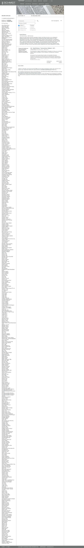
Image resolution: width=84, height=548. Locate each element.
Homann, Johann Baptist (7, 222)
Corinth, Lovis (4, 97)
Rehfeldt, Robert (5, 403)
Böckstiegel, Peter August (7, 67)
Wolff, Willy (4, 529)
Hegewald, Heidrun (5, 199)
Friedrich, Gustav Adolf (6, 147)
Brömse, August (5, 78)
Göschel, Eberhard (5, 170)
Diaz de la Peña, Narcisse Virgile (8, 112)
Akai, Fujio (4, 29)
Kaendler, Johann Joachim (7, 243)
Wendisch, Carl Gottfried (7, 514)
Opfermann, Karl (5, 374)
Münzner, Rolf (4, 361)
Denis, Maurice (5, 108)
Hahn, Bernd (4, 187)
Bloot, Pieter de (5, 64)
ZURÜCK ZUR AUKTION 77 (8, 18)
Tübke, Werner (5, 485)
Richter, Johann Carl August (7, 413)
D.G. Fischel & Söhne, (6, 102)
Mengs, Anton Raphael (6, 342)
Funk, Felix (4, 151)
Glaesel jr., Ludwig (5, 165)
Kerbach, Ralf (4, 255)
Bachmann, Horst (5, 43)
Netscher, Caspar (5, 369)
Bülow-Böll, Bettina (5, 84)
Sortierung (6, 20)
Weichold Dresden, (5, 511)
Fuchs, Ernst (4, 150)
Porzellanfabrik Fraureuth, (7, 390)
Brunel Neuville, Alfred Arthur (7, 81)
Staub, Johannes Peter (6, 466)
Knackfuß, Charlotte (6, 263)
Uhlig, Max (4, 486)
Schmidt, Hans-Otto (6, 433)
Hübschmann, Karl (5, 228)
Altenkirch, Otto (5, 32)
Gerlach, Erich (5, 159)
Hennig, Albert (4, 205)
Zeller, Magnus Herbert (6, 536)
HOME (3, 546)
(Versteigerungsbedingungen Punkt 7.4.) (48, 69)
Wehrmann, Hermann (6, 510)
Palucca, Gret (4, 378)
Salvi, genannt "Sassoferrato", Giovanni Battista (8, 421)
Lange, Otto (4, 295)
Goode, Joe (4, 169)
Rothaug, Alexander (6, 416)
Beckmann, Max (5, 51)
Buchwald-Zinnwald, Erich (7, 83)
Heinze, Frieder (5, 201)
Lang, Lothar (4, 293)
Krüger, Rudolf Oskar (6, 282)
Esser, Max (4, 133)
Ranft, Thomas (5, 401)
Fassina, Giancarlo (5, 136)
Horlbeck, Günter (5, 224)
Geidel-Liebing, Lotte (6, 156)
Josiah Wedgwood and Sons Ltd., (8, 238)
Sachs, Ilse (4, 419)
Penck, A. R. (4, 381)
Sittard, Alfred (4, 459)
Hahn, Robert (4, 186)
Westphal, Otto (5, 519)
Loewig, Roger (5, 313)
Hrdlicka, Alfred (5, 226)
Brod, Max (4, 77)
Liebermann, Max (5, 309)
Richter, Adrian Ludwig (6, 412)
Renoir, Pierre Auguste (6, 409)
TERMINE (22, 3)
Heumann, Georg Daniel (6, 213)
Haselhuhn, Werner (6, 194)
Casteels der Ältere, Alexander (8, 89)
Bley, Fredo (4, 63)
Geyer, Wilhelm (5, 160)
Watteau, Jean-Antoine (6, 508)
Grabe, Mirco (4, 171)
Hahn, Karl (4, 185)
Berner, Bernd (4, 57)
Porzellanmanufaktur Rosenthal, (8, 393)
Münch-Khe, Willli (5, 360)
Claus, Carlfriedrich (5, 94)
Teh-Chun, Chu (5, 475)
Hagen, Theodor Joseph (6, 184)
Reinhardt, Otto (5, 406)
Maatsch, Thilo (5, 320)
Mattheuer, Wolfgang (6, 334)
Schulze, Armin (5, 446)
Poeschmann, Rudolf (6, 388)
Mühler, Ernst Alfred (6, 355)
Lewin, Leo (4, 308)
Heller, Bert (4, 203)
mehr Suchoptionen (55, 20)
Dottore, (3, 120)
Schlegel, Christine (5, 430)
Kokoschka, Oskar (5, 266)
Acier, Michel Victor (5, 25)
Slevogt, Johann (5, 461)
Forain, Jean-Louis (5, 143)
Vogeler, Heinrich (5, 495)
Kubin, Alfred (4, 283)
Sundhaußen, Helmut (6, 471)
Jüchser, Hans (5, 239)
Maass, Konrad (5, 319)
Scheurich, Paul (5, 427)
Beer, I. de (4, 52)
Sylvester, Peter (5, 472)
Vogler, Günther (5, 497)
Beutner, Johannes (5, 58)
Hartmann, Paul (5, 192)
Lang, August (4, 294)
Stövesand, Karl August (6, 469)
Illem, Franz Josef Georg (7, 231)
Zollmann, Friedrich (5, 541)
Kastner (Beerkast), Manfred (7, 249)
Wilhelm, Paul (4, 524)
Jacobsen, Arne (5, 232)
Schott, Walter (4, 440)
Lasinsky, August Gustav (7, 299)
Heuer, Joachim (5, 212)
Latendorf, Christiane (6, 300)
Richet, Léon (4, 410)
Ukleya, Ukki (4, 490)
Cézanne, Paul (5, 91)
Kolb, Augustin (4, 268)
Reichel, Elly (4, 405)
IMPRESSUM (42, 546)
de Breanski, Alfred (5, 105)
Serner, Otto (4, 455)
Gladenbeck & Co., (5, 164)
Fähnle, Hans (4, 135)
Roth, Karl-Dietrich (5, 415)
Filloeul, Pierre (4, 139)
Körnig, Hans (4, 274)
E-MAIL (8, 546)
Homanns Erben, (5, 223)
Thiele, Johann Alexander (7, 480)
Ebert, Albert (4, 125)
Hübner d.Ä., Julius (5, 227)
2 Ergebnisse (32, 28)
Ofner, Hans (4, 373)
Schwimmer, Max (5, 451)
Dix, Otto (3, 115)
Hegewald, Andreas (6, 198)
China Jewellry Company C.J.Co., (8, 92)
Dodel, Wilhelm (5, 116)
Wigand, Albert (4, 521)
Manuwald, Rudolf (5, 329)
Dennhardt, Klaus (5, 109)
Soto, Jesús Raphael (6, 465)
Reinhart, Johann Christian (7, 407)
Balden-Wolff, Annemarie (6, 44)
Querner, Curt (4, 398)
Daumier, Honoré (5, 104)
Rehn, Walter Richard (6, 404)
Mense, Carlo (4, 343)
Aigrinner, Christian (5, 28)
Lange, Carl (4, 296)
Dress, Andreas (5, 123)
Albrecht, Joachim (5, 30)
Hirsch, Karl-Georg (5, 215)
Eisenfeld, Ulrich (5, 130)
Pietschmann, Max (5, 384)
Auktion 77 (22, 25)
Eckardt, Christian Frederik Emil (8, 127)
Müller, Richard (5, 357)
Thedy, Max (4, 478)
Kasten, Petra (4, 248)
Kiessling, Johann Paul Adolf (7, 256)
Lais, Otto (4, 291)
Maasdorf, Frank (5, 318)
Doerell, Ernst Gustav (6, 117)
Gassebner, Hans (5, 154)
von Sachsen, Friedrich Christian (8, 498)
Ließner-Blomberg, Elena (7, 310)
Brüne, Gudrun (5, 80)
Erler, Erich (4, 131)
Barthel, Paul (4, 48)
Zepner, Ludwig (5, 537)
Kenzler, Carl (4, 254)
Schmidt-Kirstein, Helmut (7, 436)
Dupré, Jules (4, 124)
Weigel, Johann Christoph (7, 512)
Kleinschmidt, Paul (5, 261)
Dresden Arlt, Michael (6, 122)
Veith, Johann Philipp (6, 494)
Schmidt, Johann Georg (6, 435)
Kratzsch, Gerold (5, 278)
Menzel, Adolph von (6, 345)
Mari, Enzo (4, 331)
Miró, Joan (4, 350)
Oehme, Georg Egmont (6, 372)
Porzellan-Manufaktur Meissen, (8, 389)
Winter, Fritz (4, 526)
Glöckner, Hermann (6, 166)
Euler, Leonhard (5, 134)
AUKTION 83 (41, 3)
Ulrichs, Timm (4, 492)
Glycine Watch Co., (6, 167)
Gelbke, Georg (5, 157)
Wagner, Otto (4, 501)
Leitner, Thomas (5, 304)
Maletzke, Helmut (5, 326)
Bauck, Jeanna (5, 49)
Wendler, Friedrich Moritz (7, 515)
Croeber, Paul (4, 99)
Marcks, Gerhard (5, 330)
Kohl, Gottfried (4, 265)
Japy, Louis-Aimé (5, 234)
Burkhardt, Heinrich (6, 85)
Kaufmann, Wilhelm (5, 251)
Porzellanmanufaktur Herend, (7, 392)
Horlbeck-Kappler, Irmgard (7, 225)
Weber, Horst (4, 509)
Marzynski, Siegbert (6, 333)
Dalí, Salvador (4, 103)
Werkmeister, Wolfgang (6, 516)
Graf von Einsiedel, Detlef (7, 172)
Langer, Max (4, 297)
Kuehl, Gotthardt (5, 285)
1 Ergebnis (32, 25)
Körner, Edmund (5, 273)
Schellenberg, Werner (6, 425)
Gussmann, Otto (5, 182)
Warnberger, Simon (5, 507)
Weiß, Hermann (5, 513)
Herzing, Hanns (5, 210)
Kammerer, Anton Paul (6, 244)
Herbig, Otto (4, 206)
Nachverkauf (22, 26)
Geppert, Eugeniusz (6, 158)
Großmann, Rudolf (5, 175)
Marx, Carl (4, 332)
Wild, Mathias (4, 522)
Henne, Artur (4, 204)
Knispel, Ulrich (4, 264)
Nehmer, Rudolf (5, 368)
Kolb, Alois (4, 267)
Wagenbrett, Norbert (6, 499)
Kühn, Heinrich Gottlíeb (6, 286)
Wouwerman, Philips (6, 531)
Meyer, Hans (4, 347)
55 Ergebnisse (33, 29)
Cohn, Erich (4, 95)
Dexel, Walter (4, 111)
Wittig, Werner (4, 528)
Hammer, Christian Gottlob (7, 190)
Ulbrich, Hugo (4, 491)
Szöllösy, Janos (5, 473)
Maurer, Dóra (4, 335)
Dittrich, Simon (5, 114)
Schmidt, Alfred (5, 434)
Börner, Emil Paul (5, 74)
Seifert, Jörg (4, 452)
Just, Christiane (5, 241)
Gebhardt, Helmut (5, 155)
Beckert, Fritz (4, 50)
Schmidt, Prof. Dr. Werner (7, 432)
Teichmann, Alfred (5, 476)
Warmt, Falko (4, 506)
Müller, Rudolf (4, 358)
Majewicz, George (5, 324)
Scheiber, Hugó (5, 423)
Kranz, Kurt (4, 277)
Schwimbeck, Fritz (5, 450)
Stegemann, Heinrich (6, 467)
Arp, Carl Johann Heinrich (7, 40)
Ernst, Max (4, 132)
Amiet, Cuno (4, 34)
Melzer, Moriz (4, 340)
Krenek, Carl (4, 279)
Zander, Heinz (4, 533)
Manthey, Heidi (5, 328)
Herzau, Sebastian (5, 209)
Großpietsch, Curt (5, 176)
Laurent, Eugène (5, 301)
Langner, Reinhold (5, 298)
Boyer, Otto (4, 75)
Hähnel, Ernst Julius (6, 188)
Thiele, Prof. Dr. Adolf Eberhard (8, 479)
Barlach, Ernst (4, 47)
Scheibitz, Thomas (5, 424)
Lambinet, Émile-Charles (6, 292)
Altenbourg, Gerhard (6, 31)
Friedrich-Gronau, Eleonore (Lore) (8, 148)
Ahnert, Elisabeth (5, 27)
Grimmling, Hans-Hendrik (7, 174)
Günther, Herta (5, 181)
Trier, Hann (4, 483)
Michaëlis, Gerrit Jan (6, 349)
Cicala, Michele (5, 93)
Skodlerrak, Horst (5, 460)
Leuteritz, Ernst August (6, 306)
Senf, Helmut (4, 454)
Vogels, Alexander (5, 496)
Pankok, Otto (4, 379)
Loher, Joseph (4, 315)
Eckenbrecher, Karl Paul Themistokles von (6, 129)
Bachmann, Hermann (6, 42)
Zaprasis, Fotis (5, 535)
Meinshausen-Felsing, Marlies (8, 337)
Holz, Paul (4, 221)
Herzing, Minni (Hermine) (7, 211)
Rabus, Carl (4, 400)
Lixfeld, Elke (4, 312)
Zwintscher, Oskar (5, 543)
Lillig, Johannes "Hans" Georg (8, 311)
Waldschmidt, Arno (5, 504)
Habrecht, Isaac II (5, 183)
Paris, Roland (4, 380)
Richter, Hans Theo (6, 411)
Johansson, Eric (5, 236)
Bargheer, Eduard (5, 46)
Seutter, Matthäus (5, 456)
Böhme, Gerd (4, 70)
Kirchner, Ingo (4, 257)
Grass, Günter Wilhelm (6, 173)
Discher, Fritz (4, 113)
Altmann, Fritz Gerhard (6, 33)
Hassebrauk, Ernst (5, 195)
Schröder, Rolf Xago (6, 442)
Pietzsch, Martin (5, 385)
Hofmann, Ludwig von (6, 219)
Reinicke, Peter (5, 408)
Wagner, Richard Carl (6, 500)
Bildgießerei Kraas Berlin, (7, 61)
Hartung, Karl (4, 193)
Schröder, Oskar (5, 443)
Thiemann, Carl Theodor (6, 481)
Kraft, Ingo (4, 276)
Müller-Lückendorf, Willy (6, 359)
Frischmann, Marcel (6, 149)
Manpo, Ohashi (5, 327)
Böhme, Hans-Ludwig (6, 69)
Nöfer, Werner (4, 371)
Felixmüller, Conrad (5, 137)
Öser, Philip (4, 375)
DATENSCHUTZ (50, 546)
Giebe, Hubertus (5, 161)
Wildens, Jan (4, 523)
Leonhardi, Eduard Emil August (8, 305)
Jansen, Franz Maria (6, 233)
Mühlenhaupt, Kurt (5, 354)
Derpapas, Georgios (6, 110)
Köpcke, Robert (5, 271)
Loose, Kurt (4, 316)
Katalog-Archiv (23, 29)
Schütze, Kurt (4, 447)
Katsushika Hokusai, (6, 250)
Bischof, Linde (4, 62)
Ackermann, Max (5, 26)
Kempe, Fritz (4, 253)
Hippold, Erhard (5, 214)
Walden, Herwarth (5, 503)
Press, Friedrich (5, 397)
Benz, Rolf (4, 53)
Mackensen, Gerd (5, 321)
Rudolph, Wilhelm (5, 417)
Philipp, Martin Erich (6, 383)
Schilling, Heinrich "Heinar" (7, 428)
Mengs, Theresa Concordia (7, 341)
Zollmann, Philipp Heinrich (7, 542)
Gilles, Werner (4, 163)
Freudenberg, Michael (6, 145)
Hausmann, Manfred (6, 196)
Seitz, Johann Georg (6, 453)
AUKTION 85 (28, 3)
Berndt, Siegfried (5, 56)
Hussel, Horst (4, 230)
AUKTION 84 (34, 3)
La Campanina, (5, 290)
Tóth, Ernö (4, 482)
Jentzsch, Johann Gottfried (7, 235)
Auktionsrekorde (23, 28)
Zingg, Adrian (4, 540)
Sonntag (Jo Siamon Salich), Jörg (8, 464)
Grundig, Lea (4, 178)
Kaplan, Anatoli (5, 246)
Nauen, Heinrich (5, 365)
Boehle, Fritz (4, 68)
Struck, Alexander (5, 470)
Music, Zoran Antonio (6, 363)
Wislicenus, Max (5, 527)
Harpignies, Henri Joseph (7, 191)
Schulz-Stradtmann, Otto (7, 445)
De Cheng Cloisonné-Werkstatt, (8, 106)
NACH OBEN (20, 65)
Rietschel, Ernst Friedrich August (8, 414)
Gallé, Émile (4, 153)
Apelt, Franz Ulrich (5, 36)
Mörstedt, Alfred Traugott (7, 352)
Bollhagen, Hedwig (5, 73)
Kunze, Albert (4, 287)
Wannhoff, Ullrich (5, 505)
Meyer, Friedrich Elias (6, 346)
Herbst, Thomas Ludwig (6, 207)
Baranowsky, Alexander (6, 45)
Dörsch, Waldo (5, 119)
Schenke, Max (5, 426)
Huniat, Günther (5, 229)
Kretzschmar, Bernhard (6, 280)
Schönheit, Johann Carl (6, 439)
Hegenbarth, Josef (5, 197)
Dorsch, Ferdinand (5, 118)
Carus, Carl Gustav (6, 88)
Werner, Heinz (4, 518)
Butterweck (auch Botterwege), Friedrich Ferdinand (8, 87)
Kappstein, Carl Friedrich (7, 247)
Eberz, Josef (4, 126)
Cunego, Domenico (5, 100)
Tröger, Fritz (4, 484)
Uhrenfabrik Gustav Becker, (7, 487)
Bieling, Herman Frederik (7, 59)
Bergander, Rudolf (5, 54)
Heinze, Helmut (5, 200)
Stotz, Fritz (4, 468)
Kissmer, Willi (4, 260)
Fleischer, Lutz (5, 140)
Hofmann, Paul (5, 218)
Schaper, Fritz (4, 422)
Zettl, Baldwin (4, 538)
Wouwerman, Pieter (6, 530)
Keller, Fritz (4, 252)
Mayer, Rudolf (4, 336)
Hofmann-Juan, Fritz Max (7, 220)
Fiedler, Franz (4, 138)
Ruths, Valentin (5, 418)
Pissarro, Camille (5, 386)
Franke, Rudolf (5, 144)
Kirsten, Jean (4, 258)
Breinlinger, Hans (5, 76)
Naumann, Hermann (6, 366)
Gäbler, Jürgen (5, 152)
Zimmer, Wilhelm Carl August (7, 539)
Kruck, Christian (5, 281)
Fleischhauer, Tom (5, 141)
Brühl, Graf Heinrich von (6, 79)
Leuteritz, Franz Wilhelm (6, 307)
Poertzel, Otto (4, 387)
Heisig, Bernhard (5, 202)
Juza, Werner (4, 242)
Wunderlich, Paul (5, 532)
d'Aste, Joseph (5, 101)
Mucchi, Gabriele (5, 353)
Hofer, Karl (4, 216)
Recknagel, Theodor (6, 402)
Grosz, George (5, 177)
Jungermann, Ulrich (6, 240)
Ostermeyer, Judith (5, 377)
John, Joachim (5, 237)
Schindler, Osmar (5, 429)
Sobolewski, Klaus (5, 462)
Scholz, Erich (4, 438)
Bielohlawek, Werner (6, 60)
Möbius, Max (4, 351)
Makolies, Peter (5, 325)
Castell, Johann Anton (6, 90)
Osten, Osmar (5, 376)
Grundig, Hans (5, 179)
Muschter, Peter (5, 362)
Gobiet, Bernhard (5, 168)
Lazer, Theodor (5, 302)
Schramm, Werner (5, 441)
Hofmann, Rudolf (5, 217)
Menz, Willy (4, 344)
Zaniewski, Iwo (5, 534)
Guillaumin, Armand (5, 180)
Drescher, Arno (5, 121)
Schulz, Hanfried (5, 444)
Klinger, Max (4, 262)
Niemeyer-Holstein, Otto (6, 370)
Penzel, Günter (5, 382)
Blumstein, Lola (5, 65)
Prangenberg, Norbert (6, 396)
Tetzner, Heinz (5, 477)
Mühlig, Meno (4, 356)
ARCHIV (47, 3)
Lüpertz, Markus (5, 317)
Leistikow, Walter (5, 303)
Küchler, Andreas (5, 284)
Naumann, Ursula (5, 367)
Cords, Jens (4, 96)
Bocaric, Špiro (4, 66)
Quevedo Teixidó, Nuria (6, 399)
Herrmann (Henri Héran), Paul (8, 208)
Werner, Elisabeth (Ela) (6, 517)
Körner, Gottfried (5, 272)
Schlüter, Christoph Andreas (7, 431)
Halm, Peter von (5, 189)
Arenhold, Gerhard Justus (7, 39)
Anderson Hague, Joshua (7, 35)
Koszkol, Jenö (4, 275)
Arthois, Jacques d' (5, 41)
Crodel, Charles (5, 98)
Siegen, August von (5, 457)
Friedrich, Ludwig (5, 146)
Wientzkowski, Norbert (6, 520)
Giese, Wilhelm (5, 162)
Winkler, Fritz (4, 525)
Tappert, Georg (5, 474)
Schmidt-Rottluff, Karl (6, 437)
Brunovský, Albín (5, 82)
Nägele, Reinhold (5, 364)
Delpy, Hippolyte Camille (6, 107)
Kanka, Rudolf (4, 245)
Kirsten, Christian (5, 259)
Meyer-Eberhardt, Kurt (6, 348)
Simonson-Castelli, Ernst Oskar (8, 458)
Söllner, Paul (4, 463)
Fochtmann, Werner (6, 142)
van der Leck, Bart (5, 493)
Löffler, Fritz (4, 314)
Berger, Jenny (4, 55)
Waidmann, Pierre (5, 502)
